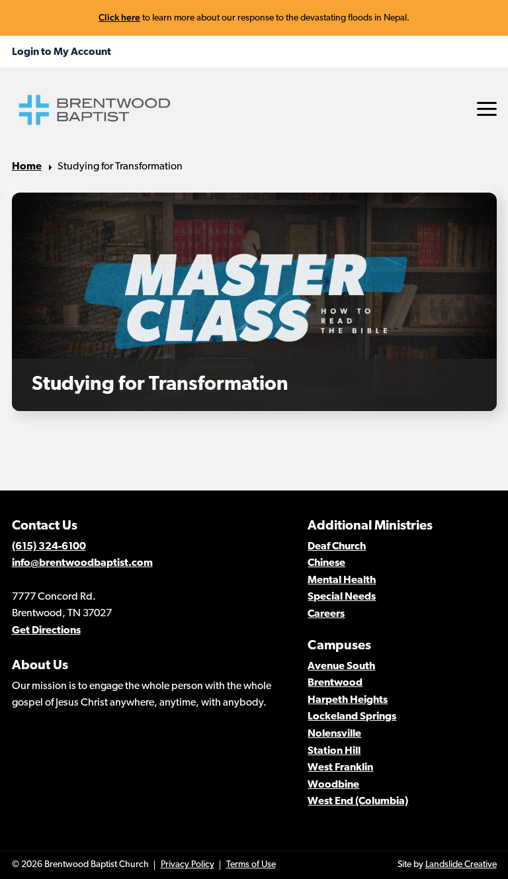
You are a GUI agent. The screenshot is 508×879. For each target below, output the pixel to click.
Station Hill (334, 751)
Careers (326, 614)
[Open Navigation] (487, 109)
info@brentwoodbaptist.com (82, 563)
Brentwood (335, 683)
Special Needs (342, 597)
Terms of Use (251, 865)
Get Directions (46, 630)
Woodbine (333, 785)
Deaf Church (337, 546)
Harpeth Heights (348, 700)
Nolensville (334, 734)
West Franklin (340, 768)
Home (27, 167)
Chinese (326, 563)
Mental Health (342, 580)
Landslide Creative (461, 865)
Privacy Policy (187, 865)
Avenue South (341, 666)
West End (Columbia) (358, 801)
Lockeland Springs (352, 717)
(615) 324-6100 (49, 546)
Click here (119, 17)
